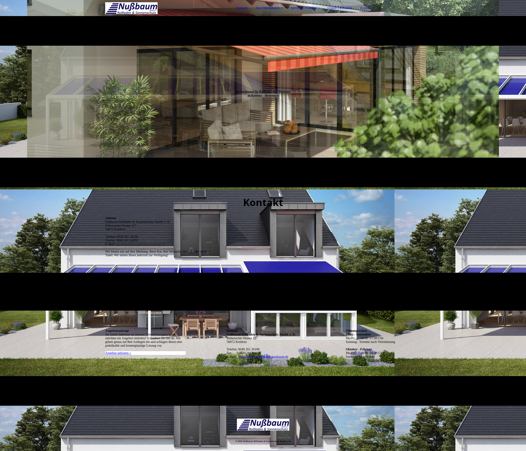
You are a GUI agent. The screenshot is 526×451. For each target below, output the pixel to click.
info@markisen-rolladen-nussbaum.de (140, 244)
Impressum (284, 437)
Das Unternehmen (267, 8)
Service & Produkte (303, 8)
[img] (141, 14)
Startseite (242, 8)
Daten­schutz (268, 437)
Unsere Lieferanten (340, 8)
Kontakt (365, 8)
